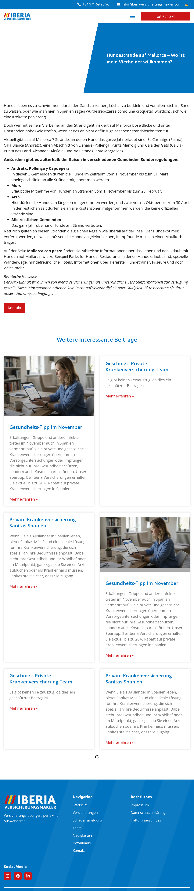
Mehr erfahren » (23, 499)
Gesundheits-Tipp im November (45, 427)
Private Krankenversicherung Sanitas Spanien (42, 522)
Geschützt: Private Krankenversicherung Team (137, 366)
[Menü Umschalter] (132, 16)
